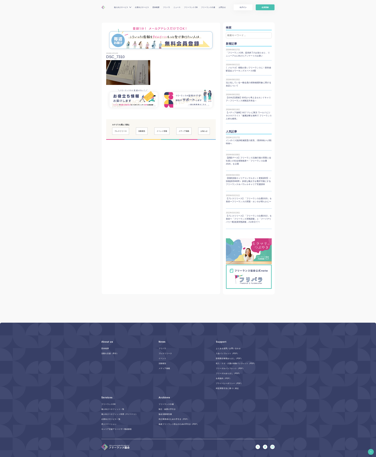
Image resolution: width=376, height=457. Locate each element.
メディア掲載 (184, 131)
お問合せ (222, 7)
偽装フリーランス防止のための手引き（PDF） (179, 424)
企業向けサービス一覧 (110, 419)
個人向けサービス (121, 7)
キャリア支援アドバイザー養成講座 (116, 429)
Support (221, 342)
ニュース (177, 7)
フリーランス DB (191, 7)
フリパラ (166, 7)
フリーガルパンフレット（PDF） (230, 368)
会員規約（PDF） (223, 378)
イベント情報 (162, 131)
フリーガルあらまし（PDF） (228, 373)
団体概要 (156, 7)
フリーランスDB (108, 404)
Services (107, 397)
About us (107, 342)
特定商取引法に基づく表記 (227, 388)
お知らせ (204, 131)
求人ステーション (109, 424)
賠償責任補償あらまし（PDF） (229, 358)
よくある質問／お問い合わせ (228, 348)
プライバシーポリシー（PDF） (229, 383)
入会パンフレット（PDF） (227, 353)
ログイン (243, 7)
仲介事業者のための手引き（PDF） (174, 419)
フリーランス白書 (208, 7)
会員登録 (265, 7)
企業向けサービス (142, 7)
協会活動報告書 (165, 414)
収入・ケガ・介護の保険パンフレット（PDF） (236, 363)
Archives (164, 397)
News (162, 342)
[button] (371, 452)
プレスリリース (120, 131)
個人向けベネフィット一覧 (112, 409)
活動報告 (141, 131)
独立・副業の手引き (167, 409)
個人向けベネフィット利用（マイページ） (119, 414)
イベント (162, 358)
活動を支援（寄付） (110, 353)
